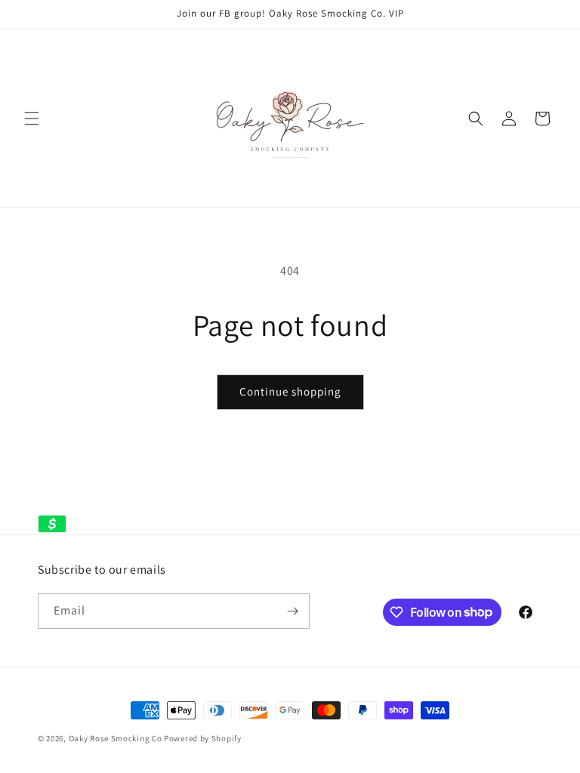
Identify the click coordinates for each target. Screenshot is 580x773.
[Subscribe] (292, 611)
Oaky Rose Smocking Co (115, 738)
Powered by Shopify (203, 738)
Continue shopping (290, 391)
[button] (31, 118)
